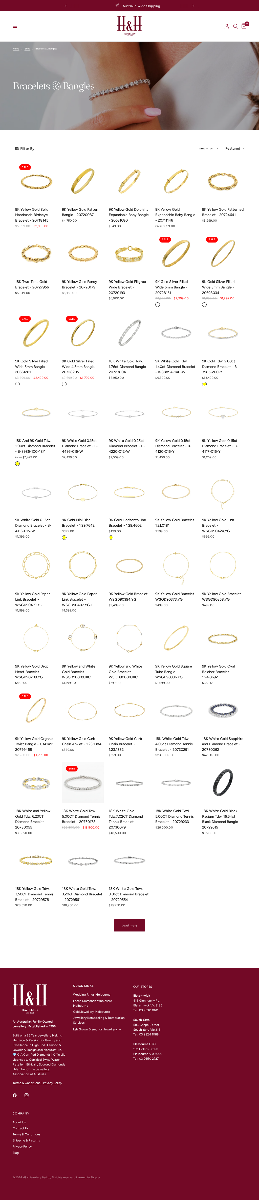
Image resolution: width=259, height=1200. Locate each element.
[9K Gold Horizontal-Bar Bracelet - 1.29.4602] (129, 492)
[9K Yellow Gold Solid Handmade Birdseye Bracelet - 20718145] (36, 181)
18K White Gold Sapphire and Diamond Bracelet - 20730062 (222, 744)
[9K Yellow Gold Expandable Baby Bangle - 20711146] (176, 181)
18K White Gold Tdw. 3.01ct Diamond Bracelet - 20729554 (129, 894)
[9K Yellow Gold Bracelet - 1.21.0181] (176, 492)
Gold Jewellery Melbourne (91, 1012)
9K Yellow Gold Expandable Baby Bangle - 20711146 (175, 215)
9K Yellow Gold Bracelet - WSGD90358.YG (223, 597)
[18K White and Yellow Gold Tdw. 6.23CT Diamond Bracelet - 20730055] (36, 782)
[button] (234, 148)
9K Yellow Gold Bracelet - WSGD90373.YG (176, 597)
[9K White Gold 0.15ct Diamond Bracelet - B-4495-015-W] (83, 412)
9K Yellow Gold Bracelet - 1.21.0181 (176, 523)
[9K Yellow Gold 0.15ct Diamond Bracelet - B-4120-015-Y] (176, 412)
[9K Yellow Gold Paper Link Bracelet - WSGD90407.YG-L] (83, 565)
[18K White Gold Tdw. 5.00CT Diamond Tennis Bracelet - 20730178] (83, 782)
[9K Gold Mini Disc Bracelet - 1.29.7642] (83, 492)
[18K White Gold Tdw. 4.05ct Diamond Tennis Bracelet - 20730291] (176, 710)
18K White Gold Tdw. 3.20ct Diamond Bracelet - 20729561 (82, 894)
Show (203, 148)
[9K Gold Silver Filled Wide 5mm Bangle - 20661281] (36, 333)
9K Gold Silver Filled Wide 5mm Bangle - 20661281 (31, 366)
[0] (243, 26)
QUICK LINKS (83, 985)
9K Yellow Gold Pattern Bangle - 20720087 (80, 212)
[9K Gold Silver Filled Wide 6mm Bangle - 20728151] (176, 253)
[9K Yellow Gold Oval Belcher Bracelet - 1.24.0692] (223, 638)
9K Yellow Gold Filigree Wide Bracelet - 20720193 (127, 287)
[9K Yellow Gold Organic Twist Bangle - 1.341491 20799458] (36, 710)
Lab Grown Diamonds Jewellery (95, 1029)
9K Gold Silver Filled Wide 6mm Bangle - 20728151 (171, 287)
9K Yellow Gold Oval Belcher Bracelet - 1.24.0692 (218, 671)
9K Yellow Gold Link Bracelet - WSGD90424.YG (218, 525)
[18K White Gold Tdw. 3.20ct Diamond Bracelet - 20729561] (83, 860)
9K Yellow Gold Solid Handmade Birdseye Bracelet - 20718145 (31, 215)
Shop (28, 48)
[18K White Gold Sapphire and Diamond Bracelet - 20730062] (223, 710)
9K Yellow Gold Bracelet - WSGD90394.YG (129, 597)
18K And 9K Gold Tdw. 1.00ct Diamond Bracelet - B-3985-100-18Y (35, 446)
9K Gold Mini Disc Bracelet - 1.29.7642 (78, 523)
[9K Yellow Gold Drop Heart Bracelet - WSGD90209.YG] (36, 638)
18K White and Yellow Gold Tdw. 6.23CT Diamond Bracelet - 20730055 (32, 819)
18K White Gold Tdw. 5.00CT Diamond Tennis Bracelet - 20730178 (81, 816)
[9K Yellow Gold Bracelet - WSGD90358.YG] (223, 565)
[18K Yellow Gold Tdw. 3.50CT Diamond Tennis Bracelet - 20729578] (36, 860)
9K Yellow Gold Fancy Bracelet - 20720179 (79, 284)
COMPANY (21, 1113)
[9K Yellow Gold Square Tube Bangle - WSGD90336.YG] (176, 638)
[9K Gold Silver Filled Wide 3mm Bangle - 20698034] (223, 253)
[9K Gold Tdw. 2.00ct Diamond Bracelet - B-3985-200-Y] (223, 333)
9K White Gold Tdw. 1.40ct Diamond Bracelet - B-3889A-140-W (175, 366)
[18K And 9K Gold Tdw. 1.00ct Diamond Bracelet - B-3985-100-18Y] (36, 412)
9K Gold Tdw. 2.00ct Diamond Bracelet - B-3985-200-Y (220, 366)
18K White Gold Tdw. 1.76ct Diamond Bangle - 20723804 (128, 366)
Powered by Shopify (87, 1177)
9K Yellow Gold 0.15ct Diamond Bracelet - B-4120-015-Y (173, 446)
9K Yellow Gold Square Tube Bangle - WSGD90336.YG (173, 671)
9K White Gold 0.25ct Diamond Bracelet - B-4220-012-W (127, 446)
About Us (19, 1122)
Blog (16, 1153)
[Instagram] (30, 1095)
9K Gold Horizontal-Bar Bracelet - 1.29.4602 (127, 523)
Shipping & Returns (26, 1140)
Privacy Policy (52, 1083)
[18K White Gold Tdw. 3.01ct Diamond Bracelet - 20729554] (129, 860)
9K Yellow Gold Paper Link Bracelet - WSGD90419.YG (32, 599)
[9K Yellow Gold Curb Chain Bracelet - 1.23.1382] (129, 710)
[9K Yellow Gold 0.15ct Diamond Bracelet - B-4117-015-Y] (223, 412)
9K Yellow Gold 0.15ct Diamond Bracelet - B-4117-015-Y (220, 446)
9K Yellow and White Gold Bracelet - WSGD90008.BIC (125, 671)
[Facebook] (18, 1095)
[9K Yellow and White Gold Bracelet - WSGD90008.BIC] (129, 638)
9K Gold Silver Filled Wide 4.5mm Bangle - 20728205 (79, 366)
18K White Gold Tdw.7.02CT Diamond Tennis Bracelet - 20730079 (126, 819)
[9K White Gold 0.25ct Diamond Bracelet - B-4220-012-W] (129, 412)
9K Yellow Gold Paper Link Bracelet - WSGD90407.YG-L (79, 599)
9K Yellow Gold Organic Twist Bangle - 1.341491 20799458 (34, 744)
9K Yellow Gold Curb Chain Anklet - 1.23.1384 (81, 741)
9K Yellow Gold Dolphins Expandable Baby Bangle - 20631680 (129, 215)
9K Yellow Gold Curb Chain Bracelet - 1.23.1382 (125, 744)
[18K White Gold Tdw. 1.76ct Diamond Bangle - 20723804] (129, 333)
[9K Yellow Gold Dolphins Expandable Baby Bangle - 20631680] (129, 181)
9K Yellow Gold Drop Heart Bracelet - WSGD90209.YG (32, 671)
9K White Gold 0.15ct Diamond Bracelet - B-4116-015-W (33, 525)
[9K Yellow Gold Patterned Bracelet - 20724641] (223, 181)
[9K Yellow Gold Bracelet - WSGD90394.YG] (129, 565)
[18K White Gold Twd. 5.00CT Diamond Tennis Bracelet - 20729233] (176, 782)
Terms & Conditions (26, 1083)
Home (16, 48)
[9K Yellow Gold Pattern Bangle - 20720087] (83, 181)
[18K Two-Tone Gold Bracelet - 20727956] (36, 253)
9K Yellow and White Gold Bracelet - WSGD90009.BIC (78, 671)
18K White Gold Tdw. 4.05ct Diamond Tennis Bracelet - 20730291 (174, 744)
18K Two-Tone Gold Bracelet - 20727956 (32, 284)
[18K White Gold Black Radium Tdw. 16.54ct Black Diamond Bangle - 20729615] (223, 782)
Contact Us (21, 1128)
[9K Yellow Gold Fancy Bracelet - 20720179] (83, 253)
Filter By (27, 148)
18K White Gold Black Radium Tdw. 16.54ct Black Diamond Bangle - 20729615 (221, 819)
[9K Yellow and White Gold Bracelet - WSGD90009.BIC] (83, 638)
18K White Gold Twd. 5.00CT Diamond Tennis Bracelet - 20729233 (174, 816)
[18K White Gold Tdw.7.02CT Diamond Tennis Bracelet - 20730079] (129, 782)
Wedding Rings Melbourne (92, 994)
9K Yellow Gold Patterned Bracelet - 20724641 (223, 212)
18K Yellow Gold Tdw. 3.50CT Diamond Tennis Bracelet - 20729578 (34, 894)
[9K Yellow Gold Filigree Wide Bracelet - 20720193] (129, 253)
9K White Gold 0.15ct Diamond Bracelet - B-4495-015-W (80, 446)
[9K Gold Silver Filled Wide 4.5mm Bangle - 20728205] (83, 333)
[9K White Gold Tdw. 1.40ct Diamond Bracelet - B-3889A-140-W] (176, 333)
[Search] (235, 26)
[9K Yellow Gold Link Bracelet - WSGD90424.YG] (223, 492)
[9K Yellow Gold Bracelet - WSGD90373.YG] (176, 565)
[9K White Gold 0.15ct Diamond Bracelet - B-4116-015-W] (36, 492)
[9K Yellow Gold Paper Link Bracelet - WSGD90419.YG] (36, 565)
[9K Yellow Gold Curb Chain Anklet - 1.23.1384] (83, 710)
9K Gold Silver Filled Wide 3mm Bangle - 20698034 (218, 287)
